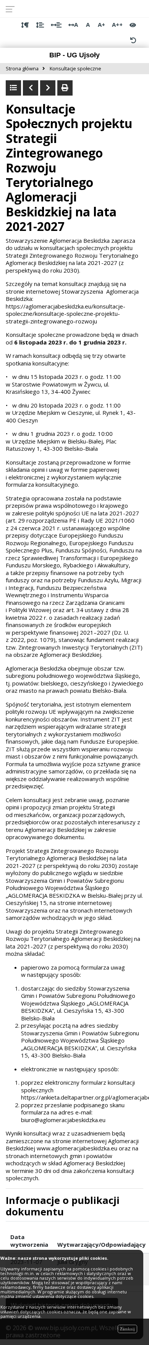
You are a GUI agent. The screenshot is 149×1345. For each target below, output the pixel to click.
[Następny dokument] (47, 88)
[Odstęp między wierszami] (40, 24)
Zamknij (127, 1329)
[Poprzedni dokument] (30, 88)
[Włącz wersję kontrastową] (133, 24)
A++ (117, 24)
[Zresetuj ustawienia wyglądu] (133, 40)
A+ (101, 24)
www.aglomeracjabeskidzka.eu (77, 1148)
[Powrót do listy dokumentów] (13, 88)
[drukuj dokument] (65, 88)
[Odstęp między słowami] (56, 24)
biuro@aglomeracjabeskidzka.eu (63, 1120)
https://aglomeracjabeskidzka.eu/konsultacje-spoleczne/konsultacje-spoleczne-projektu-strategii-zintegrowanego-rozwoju (65, 313)
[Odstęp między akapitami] (25, 24)
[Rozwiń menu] (12, 9)
